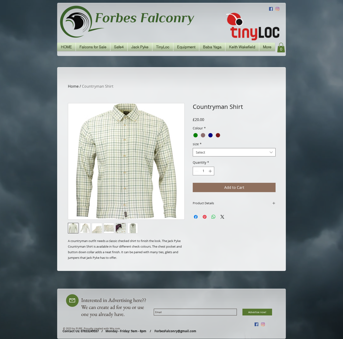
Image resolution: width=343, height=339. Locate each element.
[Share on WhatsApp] (213, 217)
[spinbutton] (203, 171)
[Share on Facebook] (196, 217)
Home (73, 86)
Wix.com (115, 328)
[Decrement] (196, 171)
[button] (281, 47)
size (197, 144)
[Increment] (211, 171)
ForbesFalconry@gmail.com (175, 331)
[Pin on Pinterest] (204, 217)
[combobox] (234, 152)
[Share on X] (222, 217)
